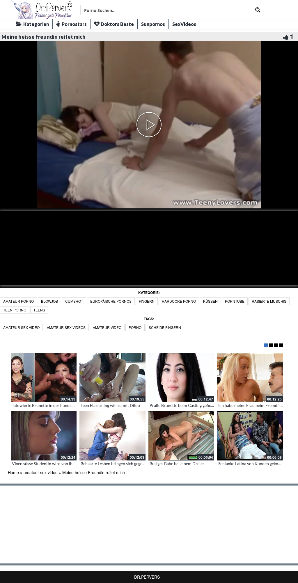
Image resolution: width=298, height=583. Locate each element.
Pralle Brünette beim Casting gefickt (182, 405)
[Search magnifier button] (258, 10)
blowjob (49, 301)
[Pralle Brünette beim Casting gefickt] (181, 377)
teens (39, 309)
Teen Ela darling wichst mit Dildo (110, 405)
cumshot (74, 301)
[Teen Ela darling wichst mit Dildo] (112, 377)
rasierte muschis (269, 301)
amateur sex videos (66, 327)
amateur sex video (21, 327)
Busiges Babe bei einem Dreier (177, 463)
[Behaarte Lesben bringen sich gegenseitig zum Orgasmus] (112, 436)
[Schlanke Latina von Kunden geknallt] (250, 436)
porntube (234, 301)
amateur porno (18, 301)
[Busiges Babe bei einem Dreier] (181, 436)
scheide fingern (165, 327)
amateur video (107, 327)
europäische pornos (111, 301)
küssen (210, 301)
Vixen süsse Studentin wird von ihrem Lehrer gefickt (58, 463)
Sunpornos (153, 24)
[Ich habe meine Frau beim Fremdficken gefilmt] (250, 377)
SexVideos (184, 24)
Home (13, 472)
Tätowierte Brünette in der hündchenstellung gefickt (58, 405)
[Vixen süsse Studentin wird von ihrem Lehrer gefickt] (44, 436)
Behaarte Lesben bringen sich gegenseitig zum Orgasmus (131, 463)
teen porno (14, 309)
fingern (147, 301)
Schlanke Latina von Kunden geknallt (251, 463)
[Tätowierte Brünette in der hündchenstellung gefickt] (44, 377)
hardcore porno (179, 301)
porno (135, 327)
